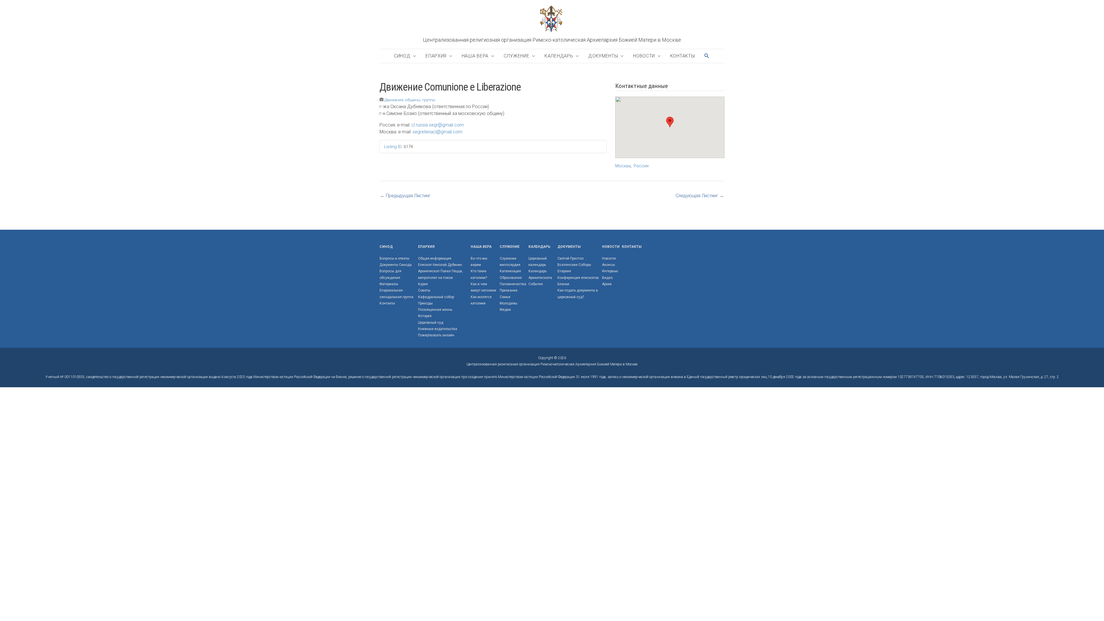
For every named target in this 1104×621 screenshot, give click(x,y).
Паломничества (513, 284)
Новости (644, 56)
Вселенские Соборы (574, 265)
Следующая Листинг (700, 195)
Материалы (388, 284)
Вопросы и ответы (394, 258)
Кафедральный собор (436, 297)
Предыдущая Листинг (405, 195)
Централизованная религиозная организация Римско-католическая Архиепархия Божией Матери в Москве (552, 40)
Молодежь (508, 303)
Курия (423, 284)
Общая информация (434, 258)
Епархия (435, 56)
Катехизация (510, 271)
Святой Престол (570, 258)
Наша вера (475, 56)
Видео (607, 278)
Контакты (682, 56)
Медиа (505, 310)
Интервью (610, 271)
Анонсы (608, 265)
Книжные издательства (437, 329)
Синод (402, 56)
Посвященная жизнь (435, 310)
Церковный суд (430, 323)
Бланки (563, 284)
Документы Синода (395, 265)
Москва (623, 165)
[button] (707, 56)
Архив (607, 284)
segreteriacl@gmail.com (437, 132)
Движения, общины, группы (409, 99)
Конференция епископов (578, 278)
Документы (603, 56)
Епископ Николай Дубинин (440, 265)
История (425, 316)
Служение (517, 56)
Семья (505, 297)
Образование (511, 278)
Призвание (509, 290)
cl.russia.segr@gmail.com (437, 125)
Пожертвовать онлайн (436, 335)
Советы (424, 290)
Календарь (559, 56)
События (535, 284)
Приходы (425, 303)
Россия (641, 165)
